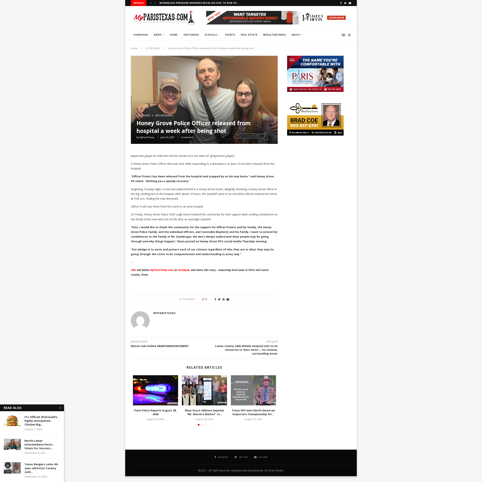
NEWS (157, 34)
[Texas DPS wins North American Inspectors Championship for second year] (253, 390)
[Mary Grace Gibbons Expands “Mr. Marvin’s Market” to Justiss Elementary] (204, 390)
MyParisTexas (147, 137)
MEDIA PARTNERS (274, 34)
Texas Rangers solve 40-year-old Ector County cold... (41, 468)
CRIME (174, 34)
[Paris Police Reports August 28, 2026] (155, 390)
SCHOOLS (211, 34)
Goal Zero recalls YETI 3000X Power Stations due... (196, 3)
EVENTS (230, 34)
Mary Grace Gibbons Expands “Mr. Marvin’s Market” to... (204, 412)
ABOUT (295, 34)
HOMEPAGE (141, 34)
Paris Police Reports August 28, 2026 (155, 412)
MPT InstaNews (164, 115)
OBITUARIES (191, 34)
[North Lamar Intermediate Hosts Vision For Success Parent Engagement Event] (12, 444)
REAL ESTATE (249, 34)
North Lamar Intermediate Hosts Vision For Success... (38, 444)
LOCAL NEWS (153, 48)
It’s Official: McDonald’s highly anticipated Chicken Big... (40, 420)
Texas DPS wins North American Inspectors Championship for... (253, 412)
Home (134, 48)
